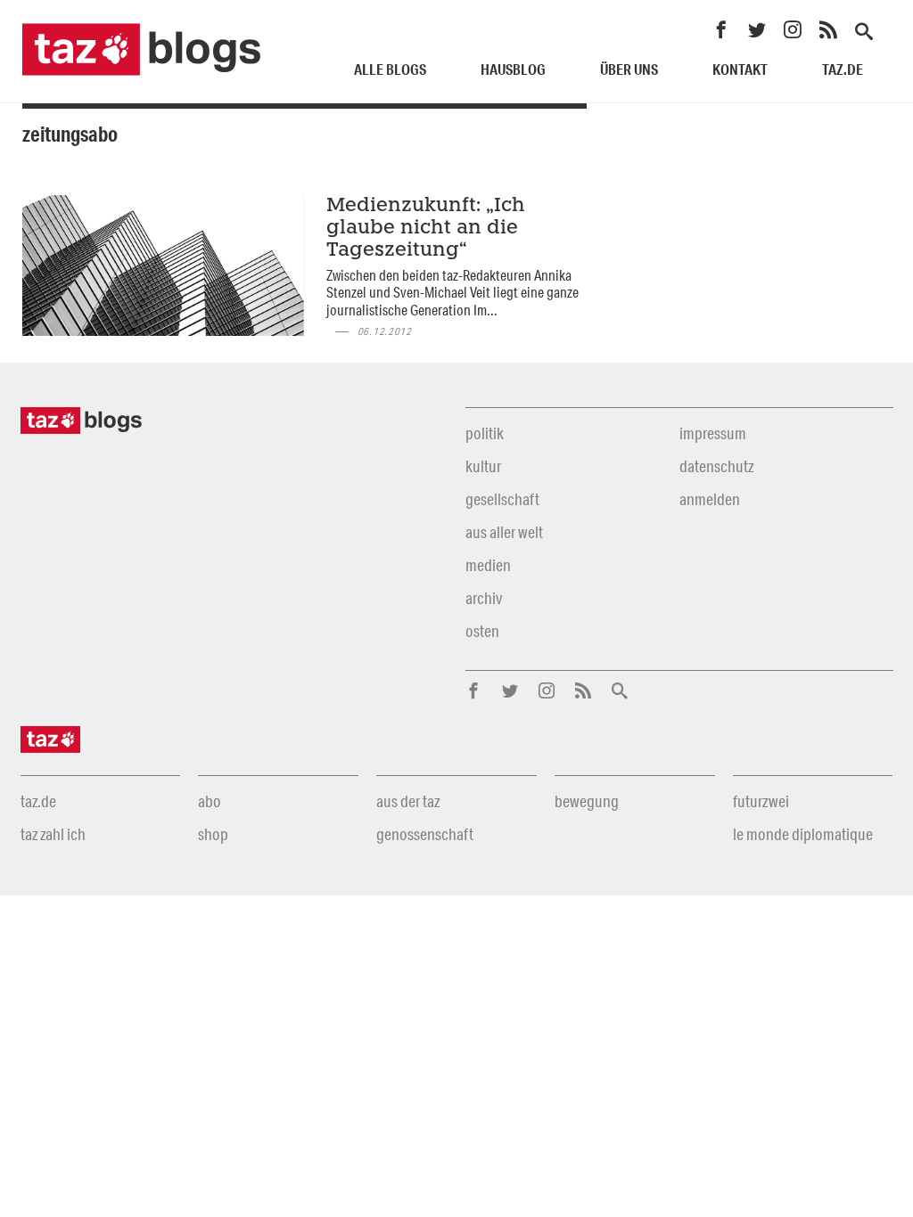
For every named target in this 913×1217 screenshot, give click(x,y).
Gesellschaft (502, 499)
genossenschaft (424, 834)
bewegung (587, 801)
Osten (482, 631)
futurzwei (761, 801)
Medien (488, 565)
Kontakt (740, 69)
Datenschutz (716, 466)
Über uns (629, 69)
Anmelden (709, 499)
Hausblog (513, 69)
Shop (213, 834)
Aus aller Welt (504, 532)
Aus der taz (408, 801)
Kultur (483, 466)
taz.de (842, 69)
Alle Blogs (390, 69)
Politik (484, 433)
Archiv (483, 598)
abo (209, 801)
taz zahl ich (53, 834)
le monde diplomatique (803, 834)
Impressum (712, 433)
